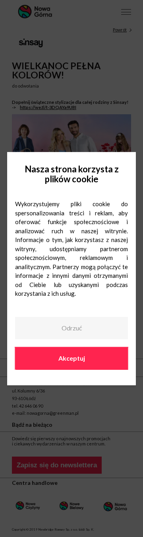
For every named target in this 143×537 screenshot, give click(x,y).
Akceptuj (71, 358)
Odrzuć (72, 328)
